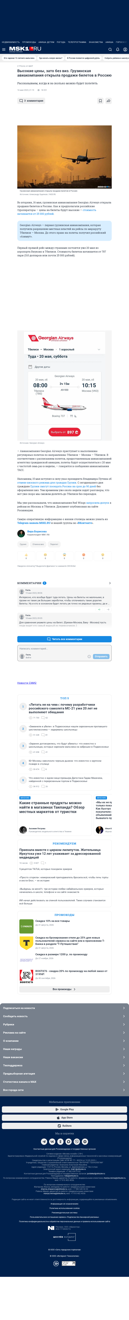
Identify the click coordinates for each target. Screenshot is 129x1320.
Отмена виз (38, 544)
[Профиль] (125, 49)
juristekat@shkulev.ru (96, 1174)
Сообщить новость (15, 1016)
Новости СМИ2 (26, 682)
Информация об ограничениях (64, 1204)
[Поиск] (110, 49)
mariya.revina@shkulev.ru (115, 1178)
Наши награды (12, 1049)
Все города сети (13, 1090)
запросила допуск (97, 502)
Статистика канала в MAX (19, 1081)
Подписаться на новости (19, 1008)
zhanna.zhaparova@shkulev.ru (54, 1189)
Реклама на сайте (14, 1032)
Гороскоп (121, 42)
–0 (108, 609)
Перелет (54, 544)
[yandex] (85, 1141)
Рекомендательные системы (64, 1213)
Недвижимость (11, 42)
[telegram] (44, 1141)
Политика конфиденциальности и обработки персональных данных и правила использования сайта (64, 1221)
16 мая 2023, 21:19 (25, 90)
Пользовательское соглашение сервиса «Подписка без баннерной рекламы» (64, 1217)
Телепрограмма (77, 42)
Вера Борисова (37, 531)
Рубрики (8, 1024)
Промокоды (29, 42)
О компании (11, 1040)
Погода (61, 42)
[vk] (52, 1141)
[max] (68, 1141)
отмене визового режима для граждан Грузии (46, 482)
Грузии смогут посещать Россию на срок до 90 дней (63, 486)
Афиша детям (46, 42)
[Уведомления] (117, 49)
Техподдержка (12, 1065)
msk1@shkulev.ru (78, 1169)
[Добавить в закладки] (100, 101)
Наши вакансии (13, 1057)
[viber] (77, 1141)
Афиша (109, 42)
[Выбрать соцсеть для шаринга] (108, 101)
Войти (28, 658)
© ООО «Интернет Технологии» (64, 1256)
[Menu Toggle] (4, 49)
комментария (33, 100)
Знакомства (96, 42)
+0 (99, 609)
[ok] (60, 1141)
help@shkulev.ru (71, 1176)
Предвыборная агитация (19, 1073)
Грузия (23, 544)
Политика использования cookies (64, 1208)
